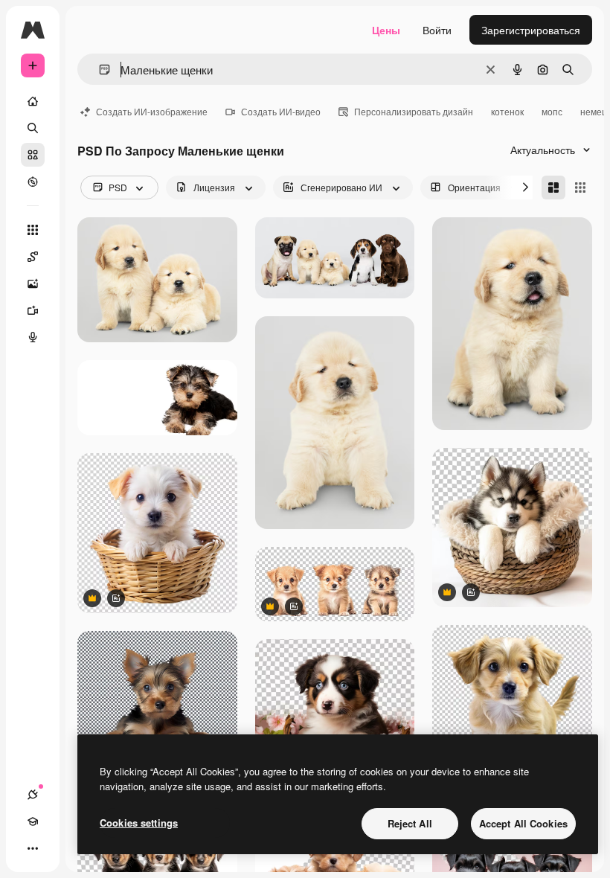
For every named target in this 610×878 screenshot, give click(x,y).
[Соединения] (33, 795)
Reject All (410, 823)
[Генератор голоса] (33, 337)
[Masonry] (553, 187)
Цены (386, 29)
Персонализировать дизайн (413, 111)
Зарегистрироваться (530, 29)
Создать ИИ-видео (281, 111)
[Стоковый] (33, 155)
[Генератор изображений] (33, 283)
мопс (552, 111)
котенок (507, 111)
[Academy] (33, 821)
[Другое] (33, 848)
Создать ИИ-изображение (152, 111)
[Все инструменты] (33, 230)
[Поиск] (33, 128)
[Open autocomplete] (98, 69)
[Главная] (33, 101)
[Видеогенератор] (33, 310)
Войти (437, 29)
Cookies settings (139, 822)
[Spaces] (33, 257)
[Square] (580, 187)
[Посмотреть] (33, 181)
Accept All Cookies (523, 823)
